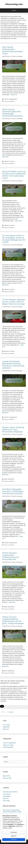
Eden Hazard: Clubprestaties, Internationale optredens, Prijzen (12, 50)
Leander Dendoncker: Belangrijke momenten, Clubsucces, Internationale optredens (13, 364)
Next (11, 712)
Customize (14, 832)
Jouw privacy (6, 794)
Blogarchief (6, 727)
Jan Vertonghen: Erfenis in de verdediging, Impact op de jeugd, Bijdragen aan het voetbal (13, 238)
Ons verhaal (6, 724)
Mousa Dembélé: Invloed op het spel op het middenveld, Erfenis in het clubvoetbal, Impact (14, 174)
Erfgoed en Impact (9, 161)
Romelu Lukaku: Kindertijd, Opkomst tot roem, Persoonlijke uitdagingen (13, 429)
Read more (14, 94)
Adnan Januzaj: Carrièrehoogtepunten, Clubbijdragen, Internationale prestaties (12, 112)
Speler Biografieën (9, 479)
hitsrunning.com (14, 4)
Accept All (14, 839)
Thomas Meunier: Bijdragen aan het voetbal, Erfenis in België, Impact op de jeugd (13, 301)
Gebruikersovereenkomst (10, 792)
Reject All (13, 836)
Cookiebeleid (6, 796)
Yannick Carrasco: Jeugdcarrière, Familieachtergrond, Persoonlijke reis (10, 556)
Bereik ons (6, 729)
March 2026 (6, 776)
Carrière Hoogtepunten (10, 99)
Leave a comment (9, 101)
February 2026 (7, 778)
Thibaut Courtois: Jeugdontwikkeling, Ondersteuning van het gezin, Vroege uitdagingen (13, 620)
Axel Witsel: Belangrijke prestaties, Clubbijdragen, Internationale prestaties (13, 491)
